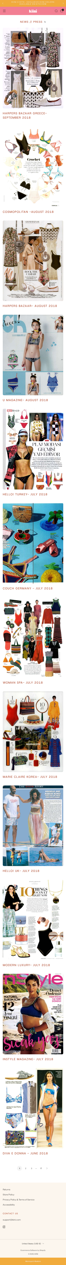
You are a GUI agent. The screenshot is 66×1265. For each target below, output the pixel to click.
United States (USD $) (31, 1243)
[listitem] (33, 3)
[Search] (56, 10)
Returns (6, 1189)
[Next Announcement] (63, 3)
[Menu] (4, 10)
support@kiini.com (12, 1219)
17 (41, 1168)
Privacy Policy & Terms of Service (18, 1199)
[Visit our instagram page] (4, 1227)
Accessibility (9, 1204)
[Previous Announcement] (3, 3)
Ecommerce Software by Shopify (33, 1250)
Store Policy (8, 1194)
